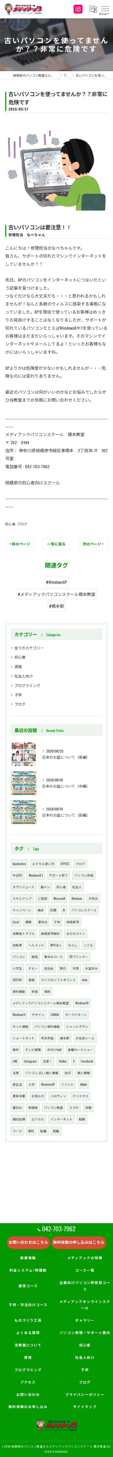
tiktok (83, 1084)
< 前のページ (19, 543)
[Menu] (105, 9)
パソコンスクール (84, 910)
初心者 (10, 523)
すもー (33, 968)
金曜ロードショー (80, 1049)
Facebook (87, 1061)
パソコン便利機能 (47, 1026)
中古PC (17, 875)
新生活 (17, 1084)
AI (64, 910)
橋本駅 (64, 1038)
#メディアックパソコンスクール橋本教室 (56, 594)
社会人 (77, 887)
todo (85, 979)
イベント (67, 1084)
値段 (47, 991)
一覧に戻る (56, 543)
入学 (31, 1084)
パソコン (19, 956)
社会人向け (23, 676)
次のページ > (93, 543)
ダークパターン (76, 1014)
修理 (35, 991)
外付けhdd (54, 1049)
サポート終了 (58, 875)
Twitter (63, 1061)
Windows (76, 898)
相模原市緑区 (50, 933)
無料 (16, 1049)
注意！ (47, 1061)
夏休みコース (53, 956)
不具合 (93, 898)
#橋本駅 (56, 606)
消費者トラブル (24, 933)
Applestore (19, 863)
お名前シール (85, 1038)
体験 (88, 1107)
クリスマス (80, 1096)
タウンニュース (23, 887)
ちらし (73, 945)
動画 (82, 1119)
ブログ (22, 523)
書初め (17, 1107)
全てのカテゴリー (29, 647)
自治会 (49, 968)
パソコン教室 (53, 1107)
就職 (56, 1131)
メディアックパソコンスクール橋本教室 (41, 1003)
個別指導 (19, 1119)
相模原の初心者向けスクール (32, 482)
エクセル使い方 (43, 863)
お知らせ (38, 1096)
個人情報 (83, 1072)
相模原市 (72, 922)
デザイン (38, 1014)
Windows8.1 (36, 875)
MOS (31, 1131)
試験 (53, 910)
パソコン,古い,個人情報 (41, 1072)
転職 (43, 1131)
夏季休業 (19, 1096)
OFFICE (65, 863)
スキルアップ (22, 898)
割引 (63, 968)
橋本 (41, 910)
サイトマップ (85, 1406)
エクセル (38, 1119)
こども (88, 945)
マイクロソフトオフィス (58, 979)
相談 (35, 956)
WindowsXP (48, 1084)
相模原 (33, 1107)
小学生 (17, 968)
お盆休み (91, 968)
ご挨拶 (42, 898)
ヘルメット (36, 945)
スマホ (74, 1107)
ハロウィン (58, 1096)
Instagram (30, 1061)
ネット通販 (20, 1026)
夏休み (43, 922)
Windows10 (82, 1003)
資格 (18, 666)
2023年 (17, 979)
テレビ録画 (33, 1049)
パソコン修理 (83, 875)
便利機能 (19, 991)
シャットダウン (77, 1026)
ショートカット (24, 1038)
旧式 (68, 1072)
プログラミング (27, 685)
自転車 (17, 945)
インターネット (61, 1119)
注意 (16, 1072)
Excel (16, 922)
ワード (17, 1131)
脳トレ (45, 887)
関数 (28, 922)
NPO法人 (56, 945)
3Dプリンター (78, 956)
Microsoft (59, 898)
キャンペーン (22, 910)
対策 (76, 968)
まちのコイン (75, 933)
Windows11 (19, 1014)
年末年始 (47, 1038)
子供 (18, 694)
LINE (15, 1061)
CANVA (55, 1014)
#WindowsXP (56, 582)
